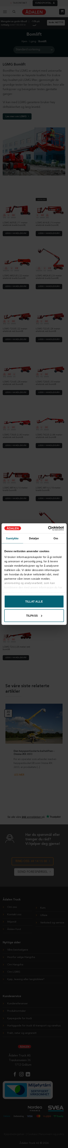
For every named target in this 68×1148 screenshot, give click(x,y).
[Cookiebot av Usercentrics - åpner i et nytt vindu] (48, 528)
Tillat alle (34, 601)
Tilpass (32, 615)
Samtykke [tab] (12, 538)
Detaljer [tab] (34, 538)
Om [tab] (55, 538)
